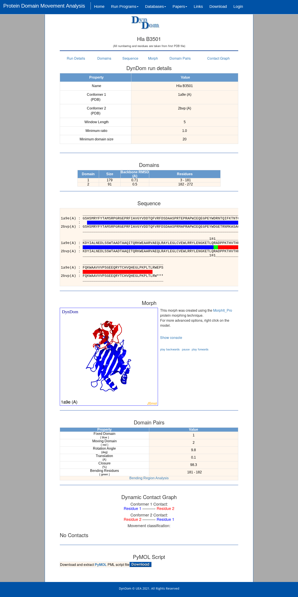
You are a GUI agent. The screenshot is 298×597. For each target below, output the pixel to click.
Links (198, 6)
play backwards (170, 349)
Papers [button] (179, 6)
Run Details (76, 58)
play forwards (200, 349)
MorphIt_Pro (222, 310)
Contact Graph (218, 58)
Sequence (130, 58)
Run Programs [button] (123, 6)
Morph (153, 58)
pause (186, 349)
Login (238, 6)
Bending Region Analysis (149, 478)
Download (218, 6)
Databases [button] (154, 6)
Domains (104, 58)
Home (99, 6)
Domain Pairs (180, 58)
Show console (171, 337)
